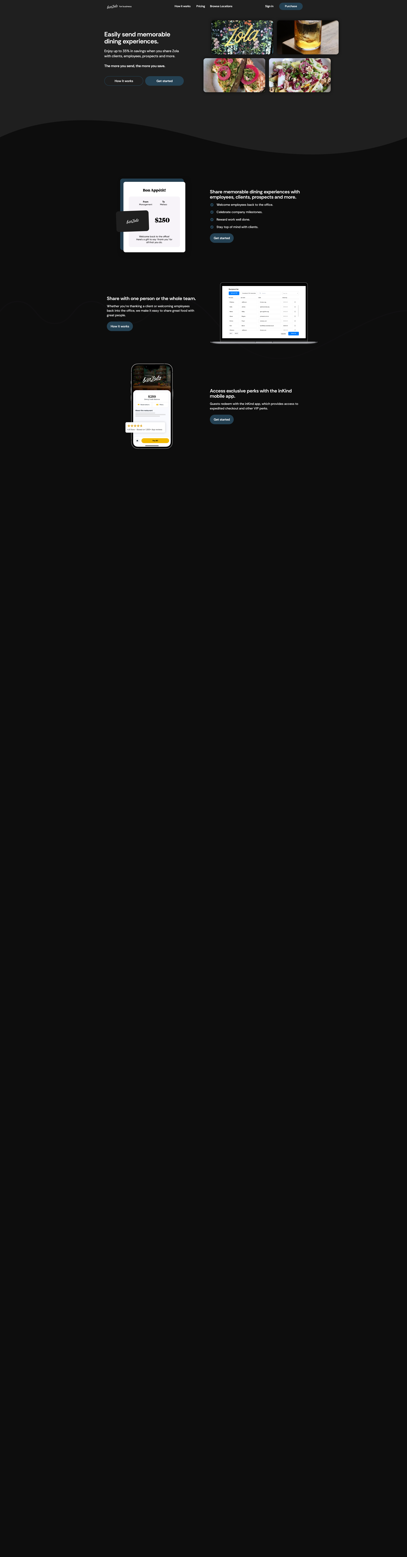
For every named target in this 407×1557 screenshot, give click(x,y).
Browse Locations (221, 6)
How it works (183, 6)
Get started (164, 81)
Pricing (200, 6)
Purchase (291, 6)
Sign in (269, 6)
